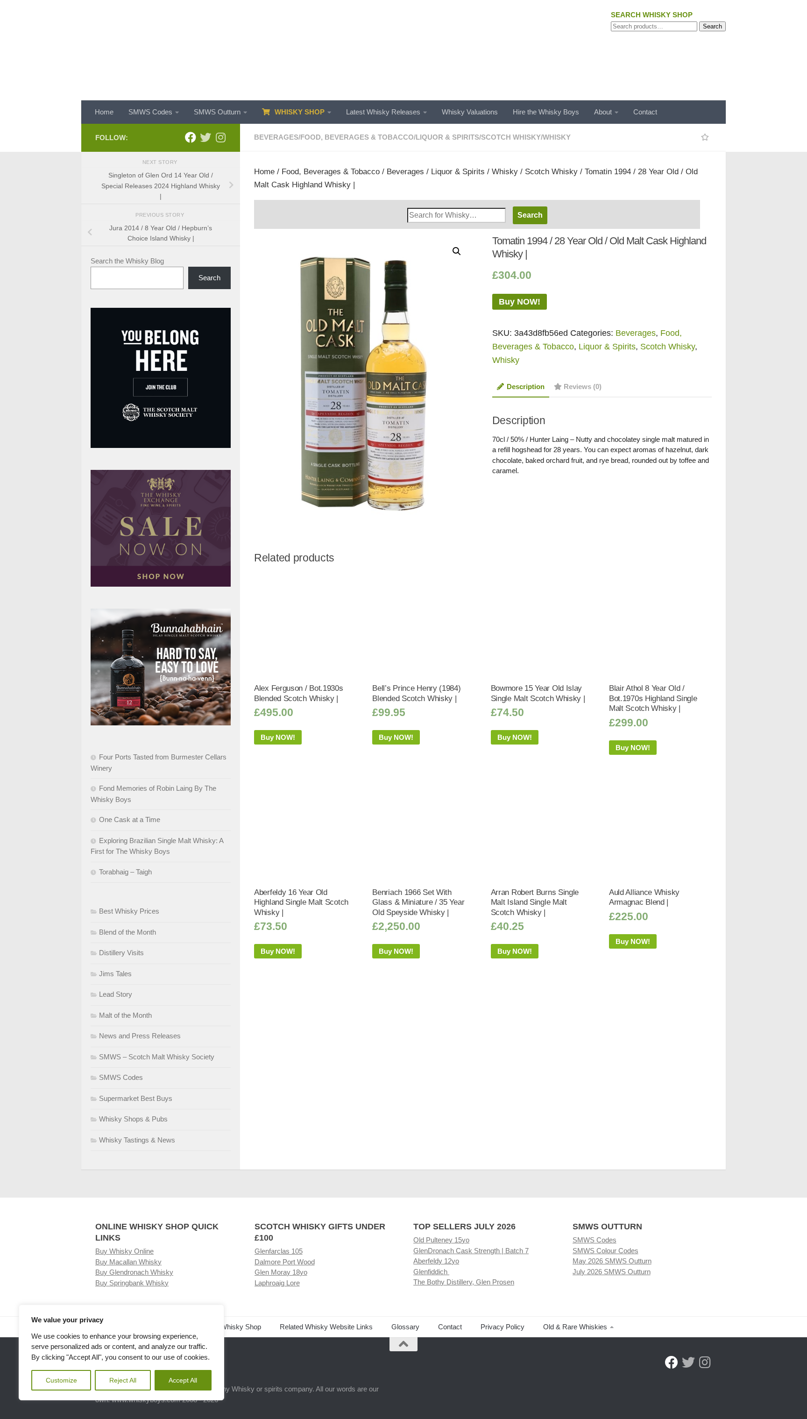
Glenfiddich (431, 1272)
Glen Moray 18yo (281, 1272)
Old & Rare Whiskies (575, 1327)
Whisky (557, 137)
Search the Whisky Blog (127, 261)
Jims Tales (115, 974)
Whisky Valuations (470, 112)
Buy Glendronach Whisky (134, 1272)
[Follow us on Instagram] (220, 137)
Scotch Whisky (511, 137)
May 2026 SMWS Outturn (612, 1261)
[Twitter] (205, 137)
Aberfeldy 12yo (436, 1261)
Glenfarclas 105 (279, 1251)
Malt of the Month (125, 1015)
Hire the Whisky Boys (546, 112)
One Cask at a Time (129, 819)
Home (104, 112)
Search (712, 26)
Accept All (183, 1380)
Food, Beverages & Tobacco (357, 137)
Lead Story (115, 994)
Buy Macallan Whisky (128, 1262)
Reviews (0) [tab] (583, 386)
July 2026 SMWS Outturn (612, 1272)
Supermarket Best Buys (135, 1098)
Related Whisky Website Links (326, 1327)
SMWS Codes (150, 112)
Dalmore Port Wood (285, 1262)
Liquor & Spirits (447, 137)
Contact (645, 112)
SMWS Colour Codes (605, 1251)
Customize (61, 1380)
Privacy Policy (502, 1327)
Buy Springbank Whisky (132, 1283)
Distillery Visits (121, 953)
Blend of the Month (127, 932)
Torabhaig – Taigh (125, 872)
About (603, 112)
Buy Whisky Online (124, 1251)
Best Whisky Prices (129, 911)
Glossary (405, 1327)
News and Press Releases (140, 1036)
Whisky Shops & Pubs (133, 1119)
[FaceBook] (190, 137)
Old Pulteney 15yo (441, 1240)
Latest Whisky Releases (383, 112)
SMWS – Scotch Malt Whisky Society (156, 1057)
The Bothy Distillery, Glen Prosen (463, 1282)
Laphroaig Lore (277, 1283)
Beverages (276, 137)
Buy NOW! (519, 301)
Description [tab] (526, 386)
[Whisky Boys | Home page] (403, 50)
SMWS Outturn (217, 112)
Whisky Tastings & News (137, 1140)
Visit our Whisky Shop (227, 1327)
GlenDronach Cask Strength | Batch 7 (471, 1251)
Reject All (122, 1380)
